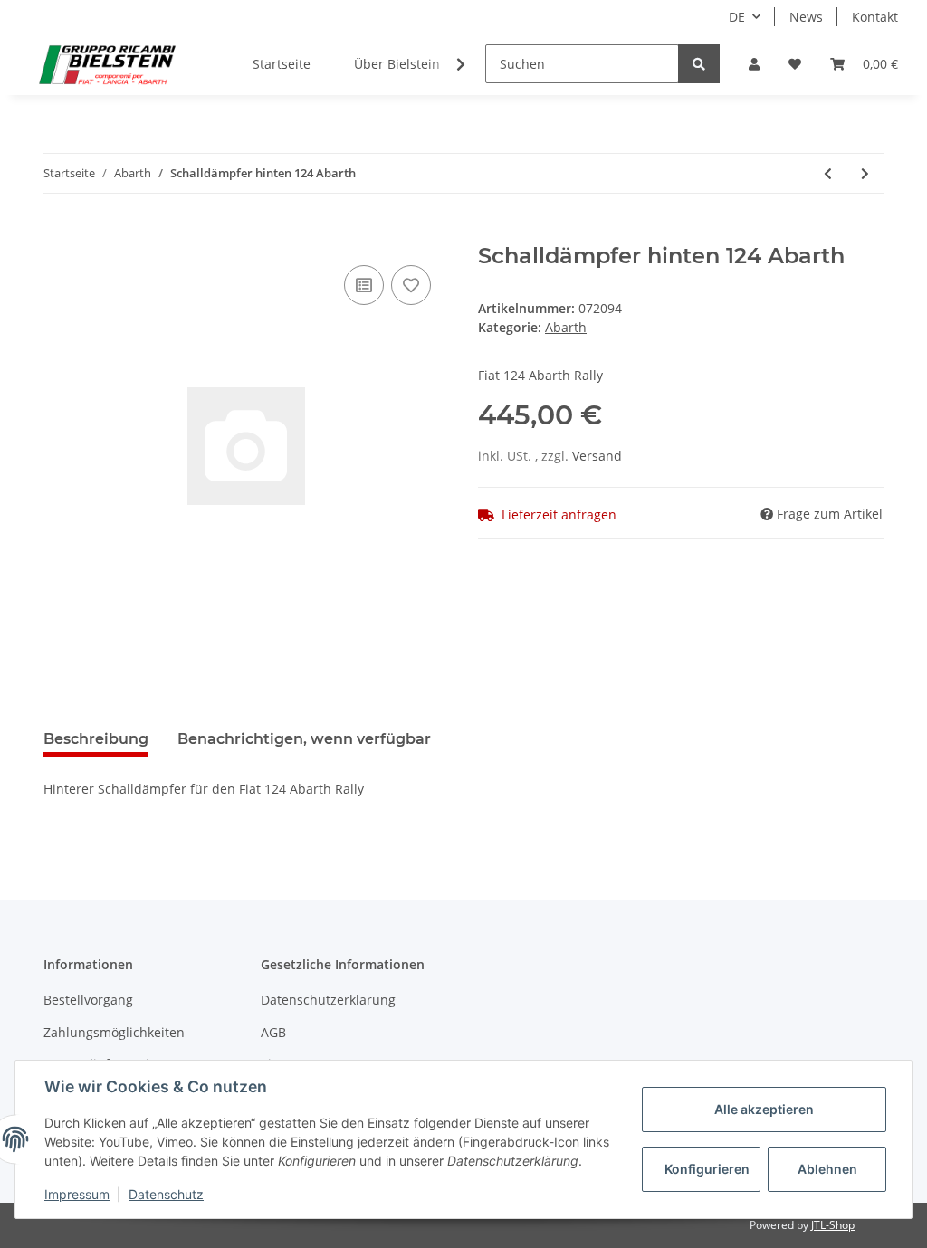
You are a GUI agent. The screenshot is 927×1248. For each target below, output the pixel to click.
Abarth (566, 327)
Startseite (282, 63)
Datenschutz (166, 1194)
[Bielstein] (111, 64)
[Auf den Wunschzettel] (411, 285)
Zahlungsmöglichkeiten (114, 1032)
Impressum (77, 1194)
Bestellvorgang (88, 999)
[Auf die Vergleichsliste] (364, 285)
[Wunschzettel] (795, 64)
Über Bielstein (397, 63)
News (806, 16)
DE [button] (737, 16)
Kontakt (875, 16)
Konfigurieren (707, 1169)
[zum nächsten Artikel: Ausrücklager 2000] (865, 173)
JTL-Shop (833, 1225)
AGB (273, 1032)
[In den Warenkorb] (57, 233)
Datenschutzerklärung (328, 999)
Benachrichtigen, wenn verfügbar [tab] (304, 739)
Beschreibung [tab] (95, 739)
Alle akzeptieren (764, 1109)
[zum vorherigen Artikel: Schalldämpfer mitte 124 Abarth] (827, 173)
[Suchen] (699, 63)
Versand (597, 455)
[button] (754, 64)
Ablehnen (827, 1169)
